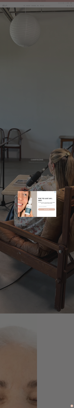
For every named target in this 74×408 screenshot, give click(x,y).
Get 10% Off (46, 209)
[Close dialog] (55, 192)
